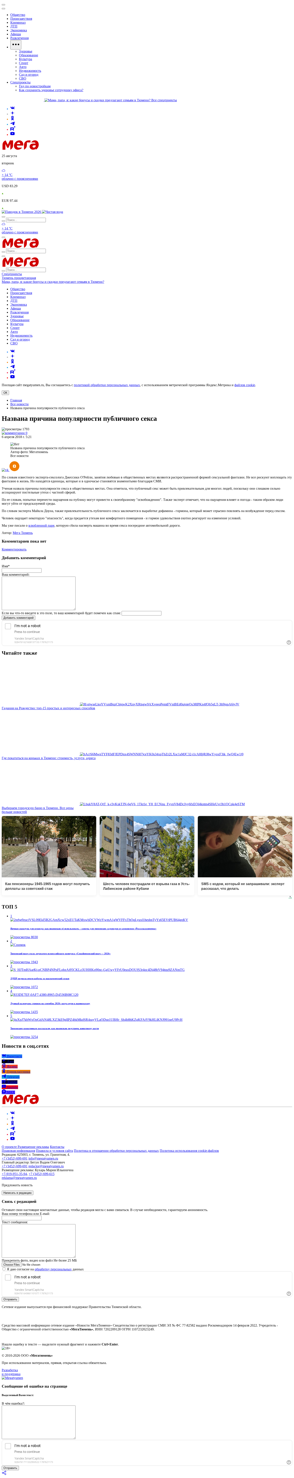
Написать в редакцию (17, 1192)
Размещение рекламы (33, 1147)
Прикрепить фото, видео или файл (39, 1260)
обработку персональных (53, 1269)
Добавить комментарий (18, 617)
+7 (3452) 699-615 (41, 1174)
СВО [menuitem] (22, 78)
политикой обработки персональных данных (107, 385)
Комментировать (14, 549)
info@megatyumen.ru (43, 1158)
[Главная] (51, 148)
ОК (5, 392)
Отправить (10, 1299)
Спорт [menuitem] (23, 63)
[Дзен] (12, 114)
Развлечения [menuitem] (19, 38)
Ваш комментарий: (15, 574)
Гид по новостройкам (35, 86)
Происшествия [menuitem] (21, 18)
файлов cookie (244, 385)
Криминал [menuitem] (18, 22)
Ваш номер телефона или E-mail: (26, 1214)
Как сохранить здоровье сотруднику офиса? (51, 90)
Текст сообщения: (15, 1222)
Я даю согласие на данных (45, 1269)
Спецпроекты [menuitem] (20, 82)
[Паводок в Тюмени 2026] (22, 212)
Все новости (19, 404)
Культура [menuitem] (25, 59)
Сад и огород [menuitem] (28, 74)
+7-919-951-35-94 (14, 1174)
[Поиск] (3, 217)
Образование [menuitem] (28, 55)
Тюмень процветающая (19, 278)
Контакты (57, 1147)
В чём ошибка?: (13, 1403)
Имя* (6, 566)
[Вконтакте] (12, 109)
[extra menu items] (15, 44)
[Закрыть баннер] (3, 4)
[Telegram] (12, 124)
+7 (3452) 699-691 (15, 1158)
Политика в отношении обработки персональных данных (116, 1150)
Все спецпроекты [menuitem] (164, 100)
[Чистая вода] (52, 212)
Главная (16, 400)
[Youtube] (12, 134)
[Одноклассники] (12, 119)
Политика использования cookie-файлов (189, 1150)
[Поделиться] (4, 1474)
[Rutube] (12, 129)
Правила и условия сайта (54, 1150)
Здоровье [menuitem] (25, 51)
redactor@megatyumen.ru (46, 1166)
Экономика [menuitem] (18, 30)
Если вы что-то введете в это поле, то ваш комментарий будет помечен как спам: (61, 613)
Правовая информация (18, 1150)
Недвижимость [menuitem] (30, 71)
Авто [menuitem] (22, 67)
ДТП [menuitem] (13, 26)
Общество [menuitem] (17, 15)
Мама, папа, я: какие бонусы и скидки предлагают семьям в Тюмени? (53, 282)
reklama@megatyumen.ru (19, 1178)
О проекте (10, 1147)
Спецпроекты (12, 274)
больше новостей (14, 812)
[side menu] (3, 8)
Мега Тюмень (23, 533)
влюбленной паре (41, 525)
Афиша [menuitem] (15, 34)
